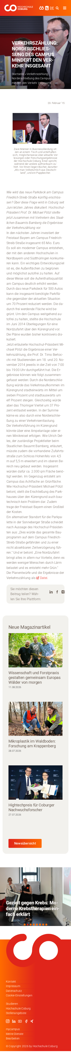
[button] (25, 925)
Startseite (18, 74)
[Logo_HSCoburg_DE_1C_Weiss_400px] (18, 6)
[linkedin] (14, 1021)
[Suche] (57, 8)
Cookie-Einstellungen (19, 995)
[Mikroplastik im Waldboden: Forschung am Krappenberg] (35, 719)
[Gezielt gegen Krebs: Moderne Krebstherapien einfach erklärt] (35, 896)
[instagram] (7, 1021)
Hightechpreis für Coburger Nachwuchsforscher (31, 807)
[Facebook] (57, 592)
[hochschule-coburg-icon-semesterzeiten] (47, 7)
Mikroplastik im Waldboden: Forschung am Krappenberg (32, 743)
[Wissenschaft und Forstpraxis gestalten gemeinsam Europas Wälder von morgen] (35, 650)
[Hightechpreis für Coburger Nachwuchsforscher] (35, 782)
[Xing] (63, 592)
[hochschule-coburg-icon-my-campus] (41, 7)
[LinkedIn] (51, 592)
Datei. (44, 578)
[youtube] (20, 1021)
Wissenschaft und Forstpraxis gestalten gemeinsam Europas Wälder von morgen (34, 677)
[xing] (32, 1021)
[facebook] (26, 1021)
